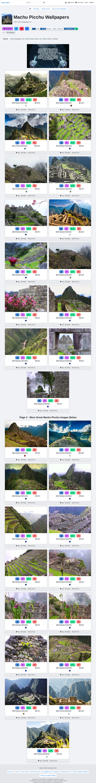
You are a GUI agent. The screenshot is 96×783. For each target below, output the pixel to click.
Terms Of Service (35, 771)
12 (73, 99)
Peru (41, 39)
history (36, 39)
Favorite (8, 28)
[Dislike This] (35, 185)
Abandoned (31, 105)
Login (86, 2)
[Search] (44, 2)
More (60, 28)
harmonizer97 (30, 148)
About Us (10, 771)
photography (17, 39)
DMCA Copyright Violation (80, 771)
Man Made (36, 9)
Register (91, 2)
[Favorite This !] (23, 185)
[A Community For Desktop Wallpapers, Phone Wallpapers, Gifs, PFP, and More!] (30, 9)
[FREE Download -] (17, 185)
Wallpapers (11, 32)
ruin (23, 39)
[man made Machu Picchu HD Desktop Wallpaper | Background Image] (26, 182)
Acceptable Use (47, 771)
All (3, 32)
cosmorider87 (30, 456)
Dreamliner (75, 148)
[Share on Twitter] (16, 28)
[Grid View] (34, 29)
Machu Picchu (46, 9)
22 (29, 99)
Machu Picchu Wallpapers (59, 9)
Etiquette (56, 771)
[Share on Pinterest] (22, 28)
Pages (49, 28)
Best (55, 28)
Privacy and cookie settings (48, 775)
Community (80, 2)
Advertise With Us (66, 771)
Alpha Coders (5, 2)
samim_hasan (75, 713)
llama (45, 39)
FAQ (17, 771)
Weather (55, 39)
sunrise (27, 39)
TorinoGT (31, 191)
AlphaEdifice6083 (31, 713)
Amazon (49, 39)
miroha (74, 105)
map (11, 39)
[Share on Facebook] (27, 28)
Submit (72, 2)
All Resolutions (69, 28)
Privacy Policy (24, 771)
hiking (32, 39)
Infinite (43, 28)
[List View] (38, 29)
